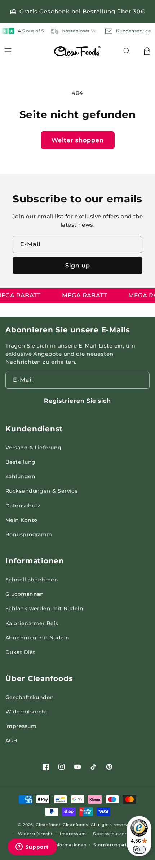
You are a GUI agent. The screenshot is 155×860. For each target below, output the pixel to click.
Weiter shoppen (78, 140)
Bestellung (20, 462)
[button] (131, 51)
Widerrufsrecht (26, 711)
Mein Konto (21, 520)
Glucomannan (24, 594)
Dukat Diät (20, 652)
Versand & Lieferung (33, 447)
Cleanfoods (49, 824)
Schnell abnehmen (31, 579)
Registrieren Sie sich (77, 400)
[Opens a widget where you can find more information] (32, 847)
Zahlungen (20, 476)
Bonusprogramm (28, 534)
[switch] (139, 850)
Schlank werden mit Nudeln (44, 608)
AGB (11, 740)
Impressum (20, 726)
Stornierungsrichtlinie (118, 844)
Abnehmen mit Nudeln (37, 637)
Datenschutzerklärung (118, 833)
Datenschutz (22, 505)
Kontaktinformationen (60, 844)
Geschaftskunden (29, 697)
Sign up (77, 265)
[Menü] (8, 51)
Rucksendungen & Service (41, 491)
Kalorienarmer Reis (31, 623)
